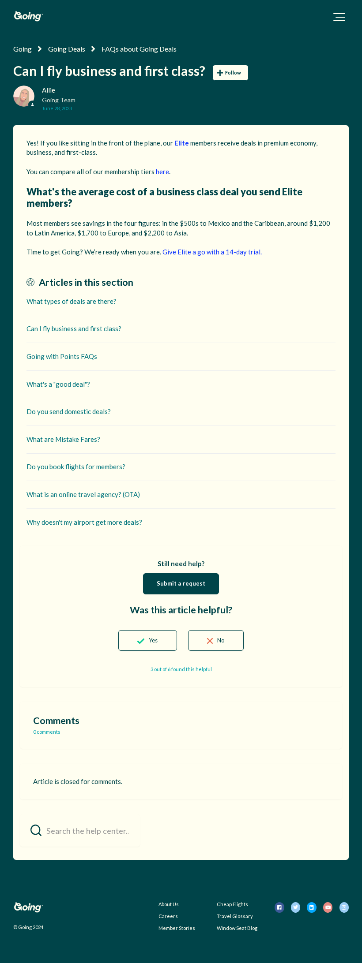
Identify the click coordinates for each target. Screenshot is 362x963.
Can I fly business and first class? (73, 328)
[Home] (28, 16)
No (221, 640)
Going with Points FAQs (61, 356)
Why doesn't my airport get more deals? (84, 522)
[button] (339, 17)
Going (22, 49)
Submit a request (181, 583)
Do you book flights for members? (75, 466)
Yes (153, 640)
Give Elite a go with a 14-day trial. (212, 252)
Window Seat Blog (237, 928)
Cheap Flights (232, 904)
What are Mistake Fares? (63, 439)
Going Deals (66, 49)
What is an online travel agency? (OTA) (83, 494)
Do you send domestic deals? (68, 411)
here (162, 171)
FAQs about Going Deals (139, 49)
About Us (168, 904)
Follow (233, 72)
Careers (168, 916)
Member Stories (176, 928)
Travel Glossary (235, 916)
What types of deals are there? (71, 301)
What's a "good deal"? (58, 384)
